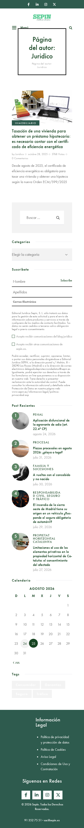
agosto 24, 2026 (44, 434)
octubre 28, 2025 (38, 154)
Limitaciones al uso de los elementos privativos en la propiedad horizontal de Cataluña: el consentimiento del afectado (52, 556)
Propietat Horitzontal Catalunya (44, 538)
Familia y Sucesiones (43, 467)
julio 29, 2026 (42, 527)
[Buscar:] (42, 217)
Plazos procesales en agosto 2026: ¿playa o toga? (52, 450)
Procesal (41, 442)
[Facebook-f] (28, 4)
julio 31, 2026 (42, 457)
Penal (38, 414)
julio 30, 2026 (42, 484)
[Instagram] (45, 4)
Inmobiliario (25, 123)
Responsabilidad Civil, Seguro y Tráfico (47, 495)
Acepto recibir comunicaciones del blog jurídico (44, 336)
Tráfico (42, 694)
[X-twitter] (54, 4)
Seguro (22, 694)
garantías (53, 685)
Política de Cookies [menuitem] (53, 749)
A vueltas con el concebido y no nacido (51, 477)
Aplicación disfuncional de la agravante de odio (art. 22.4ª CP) (51, 424)
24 (25, 643)
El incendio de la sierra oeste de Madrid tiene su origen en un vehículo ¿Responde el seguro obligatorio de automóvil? (52, 513)
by (18, 154)
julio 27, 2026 (42, 569)
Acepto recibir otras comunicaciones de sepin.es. (39, 346)
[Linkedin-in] (37, 4)
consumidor (26, 685)
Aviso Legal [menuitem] (48, 756)
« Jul (16, 662)
